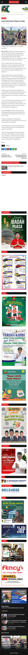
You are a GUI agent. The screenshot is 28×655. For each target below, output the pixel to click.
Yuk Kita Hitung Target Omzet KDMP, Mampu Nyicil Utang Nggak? (16, 627)
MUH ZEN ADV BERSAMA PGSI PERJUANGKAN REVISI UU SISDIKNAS (16, 615)
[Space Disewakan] (12, 585)
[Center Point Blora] (12, 561)
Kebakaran (8, 14)
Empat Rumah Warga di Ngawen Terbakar (16, 166)
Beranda (3, 14)
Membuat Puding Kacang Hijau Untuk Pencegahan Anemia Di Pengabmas (12, 644)
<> (1, 494)
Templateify (16, 653)
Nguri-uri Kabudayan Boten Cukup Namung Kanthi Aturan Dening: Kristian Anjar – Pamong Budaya (17, 621)
